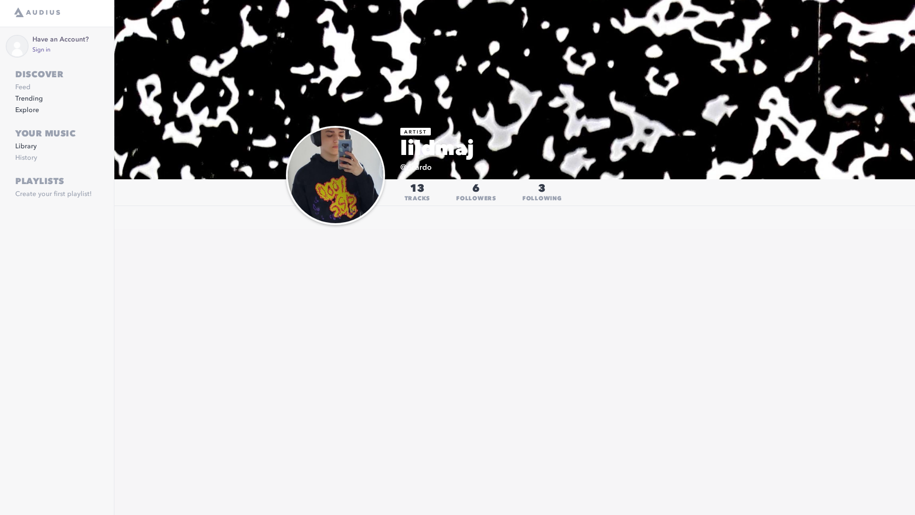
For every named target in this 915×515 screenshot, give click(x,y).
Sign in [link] (41, 50)
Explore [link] (27, 110)
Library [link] (26, 146)
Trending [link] (29, 98)
